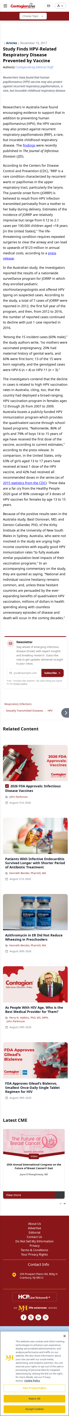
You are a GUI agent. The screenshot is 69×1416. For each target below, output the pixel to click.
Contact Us (34, 1237)
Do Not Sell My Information (34, 1241)
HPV (50, 710)
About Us (34, 1224)
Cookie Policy (32, 1380)
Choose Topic (30, 16)
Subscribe (50, 673)
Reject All (34, 1398)
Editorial (34, 1232)
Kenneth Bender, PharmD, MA (27, 873)
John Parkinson (18, 796)
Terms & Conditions (34, 1250)
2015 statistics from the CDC (24, 483)
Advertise (34, 1228)
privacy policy (20, 683)
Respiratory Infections (18, 704)
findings (29, 145)
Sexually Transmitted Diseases (24, 710)
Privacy (35, 1246)
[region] (34, 1373)
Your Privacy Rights (34, 1254)
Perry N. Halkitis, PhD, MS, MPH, (29, 1017)
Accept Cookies (34, 1409)
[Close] (65, 1336)
